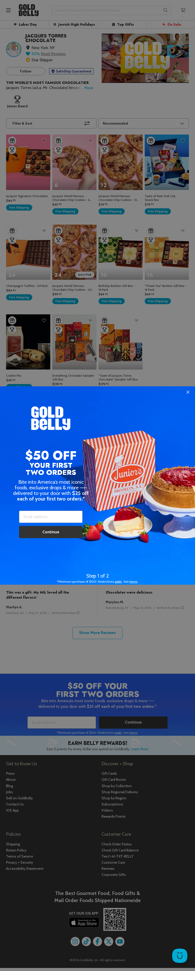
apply (118, 581)
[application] (180, 956)
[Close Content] (187, 392)
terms (133, 581)
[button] (97, 485)
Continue (50, 531)
